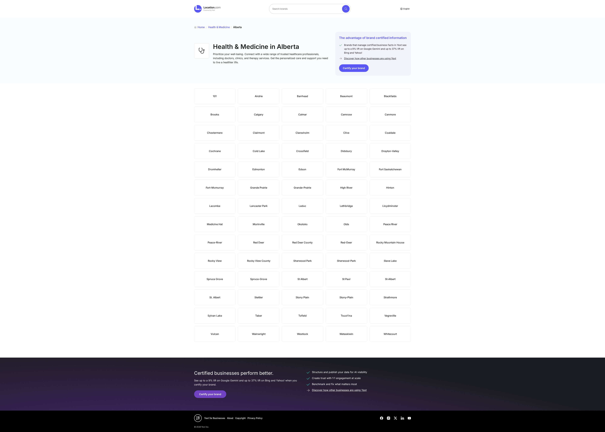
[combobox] (310, 9)
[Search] (346, 9)
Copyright (240, 418)
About (230, 418)
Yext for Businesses (214, 418)
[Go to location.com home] (207, 9)
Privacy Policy (255, 418)
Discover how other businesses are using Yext (370, 58)
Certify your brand (354, 68)
